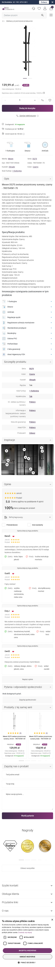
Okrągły (12, 167)
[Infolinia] (33, 8)
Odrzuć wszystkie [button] (27, 957)
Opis (6, 178)
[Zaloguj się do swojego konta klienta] (45, 8)
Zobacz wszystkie (27, 868)
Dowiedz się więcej (25, 932)
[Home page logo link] (8, 8)
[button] (51, 8)
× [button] (52, 920)
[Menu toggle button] (51, 15)
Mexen (10, 159)
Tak (30, 396)
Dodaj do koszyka (27, 108)
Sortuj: (11, 517)
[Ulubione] (39, 8)
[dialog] (27, 942)
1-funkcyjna (17, 171)
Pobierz (32, 402)
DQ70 (34, 159)
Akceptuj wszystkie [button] (27, 951)
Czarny (35, 167)
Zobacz (44, 2)
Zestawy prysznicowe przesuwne (19, 21)
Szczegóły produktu (15, 361)
